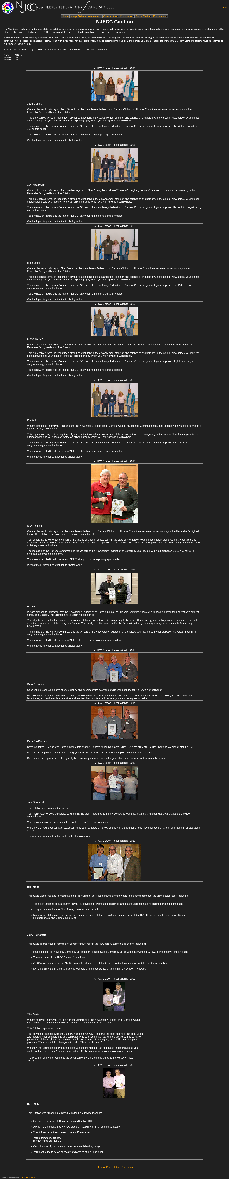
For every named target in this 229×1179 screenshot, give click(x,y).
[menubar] (114, 16)
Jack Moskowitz (28, 1177)
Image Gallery (78, 16)
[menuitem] (65, 16)
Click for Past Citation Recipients (114, 1167)
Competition (110, 16)
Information (94, 16)
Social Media (142, 16)
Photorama (126, 16)
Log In (225, 7)
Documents (159, 16)
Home (65, 16)
